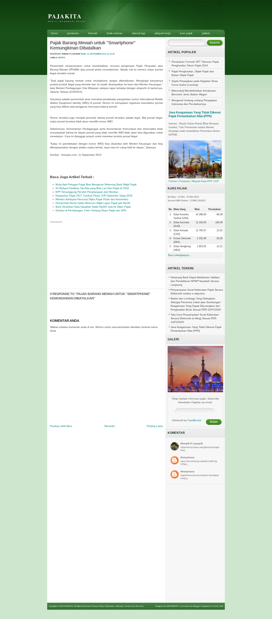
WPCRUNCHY (173, 606)
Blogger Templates (201, 606)
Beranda (110, 426)
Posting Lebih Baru (61, 426)
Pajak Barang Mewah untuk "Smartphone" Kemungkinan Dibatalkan (92, 45)
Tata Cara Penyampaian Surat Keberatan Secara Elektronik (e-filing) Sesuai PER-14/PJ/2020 (195, 318)
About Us (139, 606)
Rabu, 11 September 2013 (93, 54)
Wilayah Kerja (162, 33)
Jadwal (206, 33)
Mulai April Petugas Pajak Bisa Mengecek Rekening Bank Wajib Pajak (96, 184)
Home (54, 33)
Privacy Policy (98, 606)
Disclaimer (110, 606)
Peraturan (73, 33)
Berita (61, 58)
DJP (216, 181)
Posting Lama (155, 426)
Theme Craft (218, 606)
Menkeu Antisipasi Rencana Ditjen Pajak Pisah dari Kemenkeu (92, 199)
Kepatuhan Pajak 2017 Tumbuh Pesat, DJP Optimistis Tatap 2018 (94, 195)
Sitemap (119, 606)
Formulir (92, 33)
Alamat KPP (138, 33)
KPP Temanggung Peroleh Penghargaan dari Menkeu (87, 191)
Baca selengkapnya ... (180, 255)
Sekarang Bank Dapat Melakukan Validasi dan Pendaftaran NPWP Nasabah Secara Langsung (195, 281)
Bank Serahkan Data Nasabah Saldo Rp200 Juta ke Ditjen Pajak (93, 206)
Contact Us (129, 606)
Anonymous (187, 457)
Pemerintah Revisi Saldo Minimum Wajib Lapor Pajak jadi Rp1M (93, 203)
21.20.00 (111, 54)
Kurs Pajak (186, 33)
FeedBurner (194, 420)
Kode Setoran (114, 33)
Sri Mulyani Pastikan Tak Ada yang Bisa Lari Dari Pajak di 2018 (92, 188)
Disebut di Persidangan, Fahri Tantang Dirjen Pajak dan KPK (91, 210)
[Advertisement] (157, 17)
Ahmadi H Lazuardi (191, 443)
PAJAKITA (65, 16)
